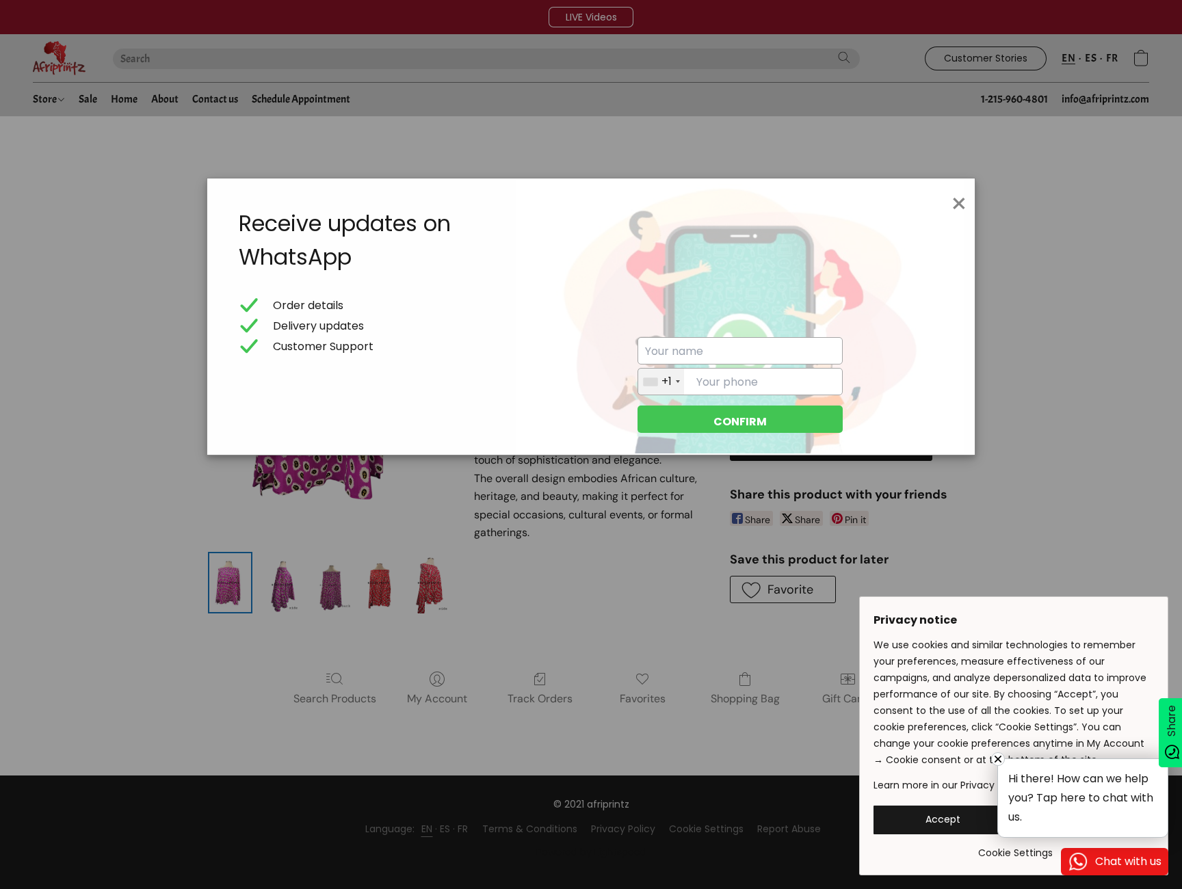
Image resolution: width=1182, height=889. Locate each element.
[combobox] (661, 382)
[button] (943, 820)
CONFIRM (740, 421)
